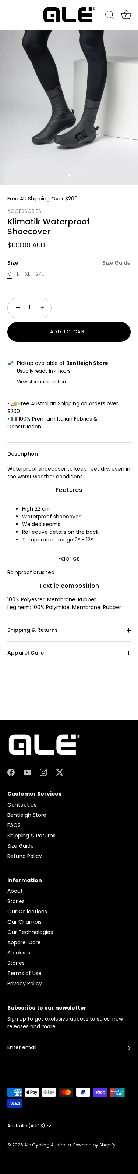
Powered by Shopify (94, 1145)
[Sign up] (127, 1048)
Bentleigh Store (26, 815)
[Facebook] (11, 772)
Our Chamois (24, 921)
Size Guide (116, 263)
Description (22, 453)
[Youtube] (27, 772)
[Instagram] (43, 772)
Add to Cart (69, 331)
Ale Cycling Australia (47, 1145)
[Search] (110, 16)
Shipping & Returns (32, 630)
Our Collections (27, 911)
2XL (40, 274)
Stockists (18, 952)
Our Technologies (30, 932)
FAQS (14, 825)
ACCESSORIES (24, 211)
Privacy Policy (24, 983)
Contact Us (21, 804)
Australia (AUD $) (26, 1126)
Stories (16, 901)
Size (69, 263)
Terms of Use (24, 973)
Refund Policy (24, 856)
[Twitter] (59, 772)
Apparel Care (25, 652)
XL (27, 274)
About (15, 891)
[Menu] (12, 15)
